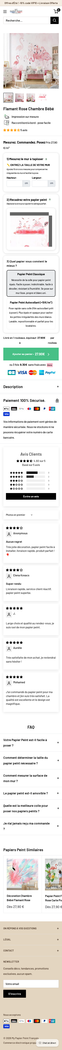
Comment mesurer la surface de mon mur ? (25, 778)
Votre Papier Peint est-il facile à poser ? (25, 742)
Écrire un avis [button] (31, 496)
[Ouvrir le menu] (5, 11)
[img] (14, 527)
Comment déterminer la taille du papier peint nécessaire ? (25, 760)
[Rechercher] (54, 20)
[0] (56, 11)
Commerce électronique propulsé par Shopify (27, 1042)
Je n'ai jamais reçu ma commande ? (26, 826)
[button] (12, 130)
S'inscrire (14, 994)
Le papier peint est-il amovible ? (25, 793)
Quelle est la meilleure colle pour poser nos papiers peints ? (25, 808)
